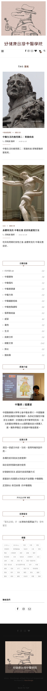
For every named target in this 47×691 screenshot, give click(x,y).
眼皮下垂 (26, 568)
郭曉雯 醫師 (10, 141)
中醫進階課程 (7, 132)
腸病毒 (24, 355)
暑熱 (24, 325)
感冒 (24, 319)
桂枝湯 (22, 557)
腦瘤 (38, 572)
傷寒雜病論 (24, 313)
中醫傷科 (24, 283)
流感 (12, 561)
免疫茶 (26, 549)
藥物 (12, 576)
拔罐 (27, 553)
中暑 (24, 545)
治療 (5, 561)
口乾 (32, 549)
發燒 (12, 568)
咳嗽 (39, 549)
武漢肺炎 (30, 557)
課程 (18, 576)
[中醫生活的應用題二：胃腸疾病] (23, 100)
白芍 (18, 568)
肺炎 (24, 349)
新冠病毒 (6, 557)
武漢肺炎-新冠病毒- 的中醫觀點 (17, 485)
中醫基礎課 (24, 289)
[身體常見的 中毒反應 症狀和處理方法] (23, 193)
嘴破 (5, 553)
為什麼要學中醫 (20, 564)
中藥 (31, 545)
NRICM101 (16, 545)
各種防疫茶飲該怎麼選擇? (15, 458)
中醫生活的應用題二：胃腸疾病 (18, 136)
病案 (5, 568)
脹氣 (31, 572)
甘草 (30, 564)
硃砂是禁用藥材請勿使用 (14, 465)
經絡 (5, 572)
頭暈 (32, 576)
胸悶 (25, 572)
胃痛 (18, 572)
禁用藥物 (35, 568)
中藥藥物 (24, 277)
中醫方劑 (24, 295)
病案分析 (24, 337)
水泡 (38, 557)
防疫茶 (26, 576)
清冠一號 (19, 561)
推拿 (34, 553)
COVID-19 (24, 271)
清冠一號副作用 (30, 561)
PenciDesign (28, 680)
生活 (4, 226)
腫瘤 (5, 576)
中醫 (37, 545)
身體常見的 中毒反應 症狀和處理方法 (21, 230)
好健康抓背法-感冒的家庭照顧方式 (19, 472)
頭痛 (39, 576)
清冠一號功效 (8, 564)
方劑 (14, 557)
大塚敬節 (13, 553)
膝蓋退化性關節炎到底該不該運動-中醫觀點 (23, 479)
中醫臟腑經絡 (24, 301)
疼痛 (36, 564)
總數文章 (18, 132)
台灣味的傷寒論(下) (28, 522)
